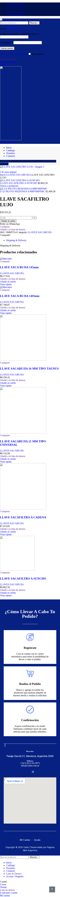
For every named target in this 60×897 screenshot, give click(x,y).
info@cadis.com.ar (30, 765)
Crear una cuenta (14, 28)
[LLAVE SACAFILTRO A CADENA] (23, 508)
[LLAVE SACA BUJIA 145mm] (6, 258)
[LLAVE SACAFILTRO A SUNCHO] (17, 569)
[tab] (16, 240)
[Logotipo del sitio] (4, 20)
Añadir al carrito (8, 221)
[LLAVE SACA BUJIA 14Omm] (6, 287)
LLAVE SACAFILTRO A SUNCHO (19, 183)
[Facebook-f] (27, 772)
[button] (8, 281)
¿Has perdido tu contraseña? (13, 54)
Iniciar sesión (7, 48)
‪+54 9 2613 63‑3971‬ (30, 763)
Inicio (3, 174)
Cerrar (3, 884)
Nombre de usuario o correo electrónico (20, 34)
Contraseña (6, 42)
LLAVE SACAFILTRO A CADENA (23, 517)
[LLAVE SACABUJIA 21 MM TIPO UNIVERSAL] (23, 432)
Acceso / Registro (14, 876)
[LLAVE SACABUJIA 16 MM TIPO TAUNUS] (23, 360)
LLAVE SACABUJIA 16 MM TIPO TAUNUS (29, 368)
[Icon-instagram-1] (33, 772)
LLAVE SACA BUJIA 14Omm (19, 296)
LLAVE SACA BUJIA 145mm (19, 267)
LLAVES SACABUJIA (18, 174)
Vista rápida (6, 284)
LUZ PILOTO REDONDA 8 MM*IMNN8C (23, 191)
